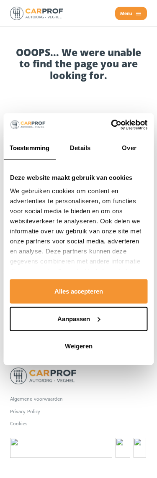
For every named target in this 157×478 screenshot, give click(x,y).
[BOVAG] (140, 448)
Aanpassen (73, 318)
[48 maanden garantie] (123, 448)
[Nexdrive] (61, 448)
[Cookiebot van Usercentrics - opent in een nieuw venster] (111, 124)
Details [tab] (80, 147)
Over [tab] (129, 147)
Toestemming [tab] (29, 147)
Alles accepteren (78, 291)
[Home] (36, 13)
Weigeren (79, 346)
